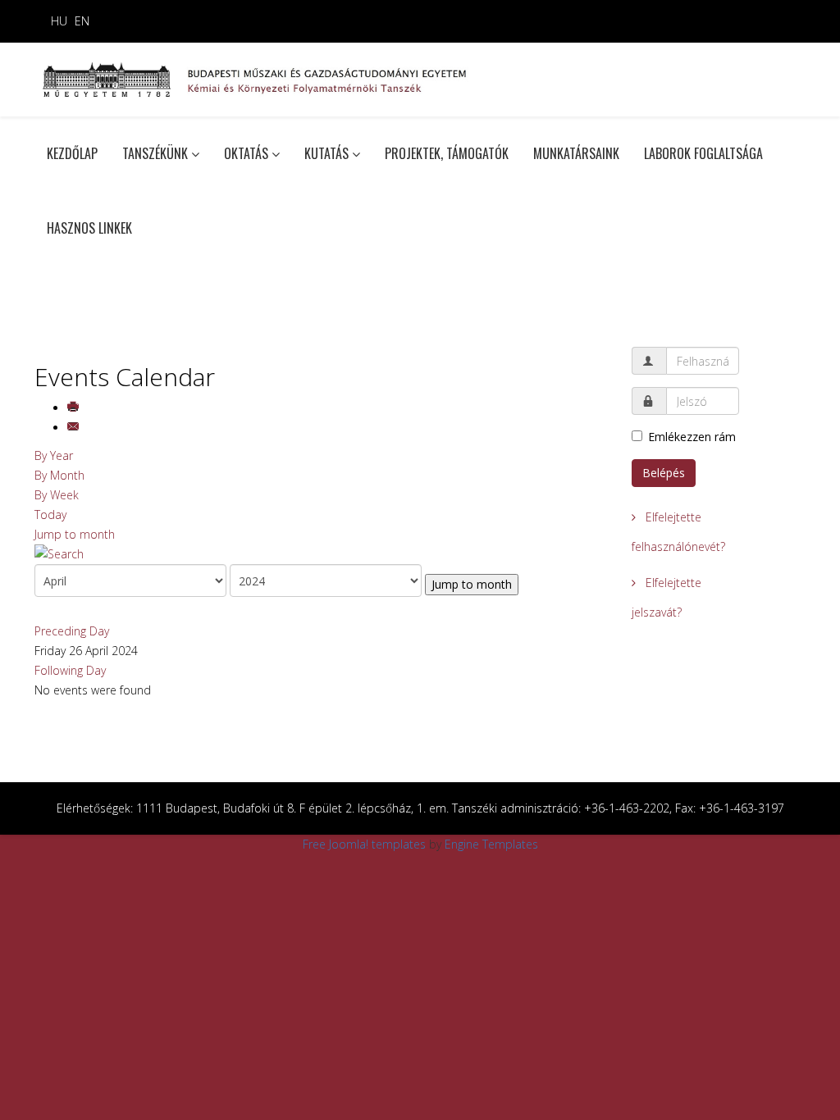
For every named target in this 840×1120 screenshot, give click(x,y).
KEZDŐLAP (72, 153)
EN (82, 21)
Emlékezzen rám (692, 436)
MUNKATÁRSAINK (576, 153)
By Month (59, 475)
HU (59, 21)
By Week (56, 495)
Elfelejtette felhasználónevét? (678, 531)
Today (50, 514)
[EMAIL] (74, 427)
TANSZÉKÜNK (155, 153)
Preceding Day (71, 631)
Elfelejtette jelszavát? (666, 597)
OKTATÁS (246, 153)
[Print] (74, 408)
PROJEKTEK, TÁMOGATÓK (447, 153)
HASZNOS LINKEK (89, 228)
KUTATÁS (326, 153)
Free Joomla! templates (364, 844)
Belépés (663, 472)
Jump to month (74, 534)
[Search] (320, 554)
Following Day (70, 670)
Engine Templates (491, 844)
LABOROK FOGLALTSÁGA (703, 153)
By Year (53, 455)
